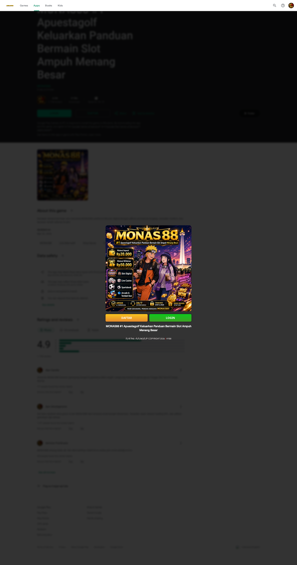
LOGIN (170, 318)
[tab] (24, 5)
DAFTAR (126, 318)
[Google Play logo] (10, 5)
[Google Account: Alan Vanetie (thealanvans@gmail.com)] (291, 5)
